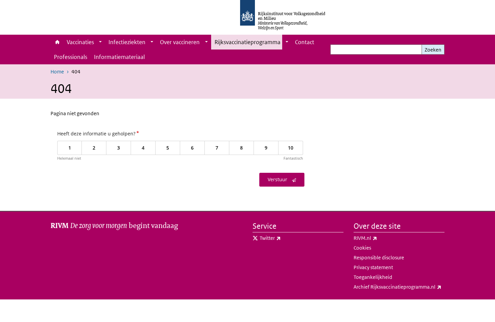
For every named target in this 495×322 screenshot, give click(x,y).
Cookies (362, 248)
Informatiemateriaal (119, 57)
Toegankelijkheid (373, 277)
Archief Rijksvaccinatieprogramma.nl (399, 286)
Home (57, 42)
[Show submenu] (100, 42)
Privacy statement (373, 267)
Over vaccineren (180, 42)
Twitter (285, 237)
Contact (304, 42)
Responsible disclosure (379, 257)
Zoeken (433, 49)
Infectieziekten (126, 42)
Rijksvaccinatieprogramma (247, 42)
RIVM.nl (380, 237)
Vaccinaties (80, 42)
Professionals (70, 57)
